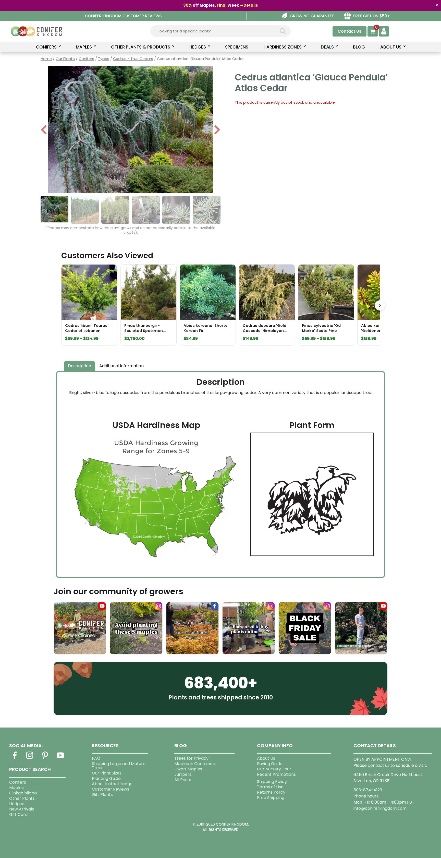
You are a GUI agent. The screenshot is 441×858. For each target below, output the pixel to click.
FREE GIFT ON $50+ (371, 16)
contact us (378, 765)
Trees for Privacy (191, 758)
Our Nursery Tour (274, 769)
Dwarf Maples (188, 769)
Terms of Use (270, 787)
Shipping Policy (272, 781)
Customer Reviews (110, 789)
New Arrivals (21, 809)
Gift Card (18, 814)
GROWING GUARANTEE (312, 16)
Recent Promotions (276, 774)
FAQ (96, 758)
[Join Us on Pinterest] (45, 758)
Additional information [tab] (121, 366)
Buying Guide (270, 764)
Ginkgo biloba (23, 793)
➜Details (249, 5)
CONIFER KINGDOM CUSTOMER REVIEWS (123, 16)
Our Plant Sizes (106, 773)
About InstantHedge (112, 784)
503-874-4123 (367, 790)
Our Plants (65, 58)
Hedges (16, 804)
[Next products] (380, 305)
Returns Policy (271, 792)
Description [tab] (79, 366)
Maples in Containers (195, 764)
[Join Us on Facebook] (14, 758)
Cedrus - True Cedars (133, 58)
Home (46, 58)
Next (217, 130)
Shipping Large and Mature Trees (118, 766)
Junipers (182, 774)
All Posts (182, 780)
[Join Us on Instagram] (29, 758)
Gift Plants (102, 794)
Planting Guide (106, 778)
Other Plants (22, 798)
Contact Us (349, 31)
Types (103, 58)
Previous (44, 130)
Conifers (86, 58)
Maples (16, 788)
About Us (266, 758)
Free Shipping (270, 798)
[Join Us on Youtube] (60, 758)
